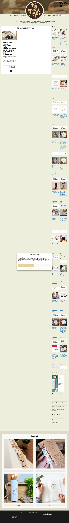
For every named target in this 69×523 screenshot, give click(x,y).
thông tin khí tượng (56, 409)
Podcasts (16, 15)
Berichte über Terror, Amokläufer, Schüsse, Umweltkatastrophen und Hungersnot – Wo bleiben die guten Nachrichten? (10, 48)
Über (44, 15)
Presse (53, 425)
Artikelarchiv (54, 417)
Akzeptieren (26, 265)
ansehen (18, 471)
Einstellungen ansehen (43, 265)
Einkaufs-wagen (65, 6)
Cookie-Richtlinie (30, 268)
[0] (61, 7)
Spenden (23, 15)
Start (10, 15)
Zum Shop (34, 436)
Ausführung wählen (55, 51)
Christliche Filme (55, 422)
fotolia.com (5, 40)
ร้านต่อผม (54, 406)
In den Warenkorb (63, 51)
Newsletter (51, 15)
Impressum (35, 268)
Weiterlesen (63, 205)
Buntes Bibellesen (59, 396)
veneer (53, 396)
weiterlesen (4, 66)
